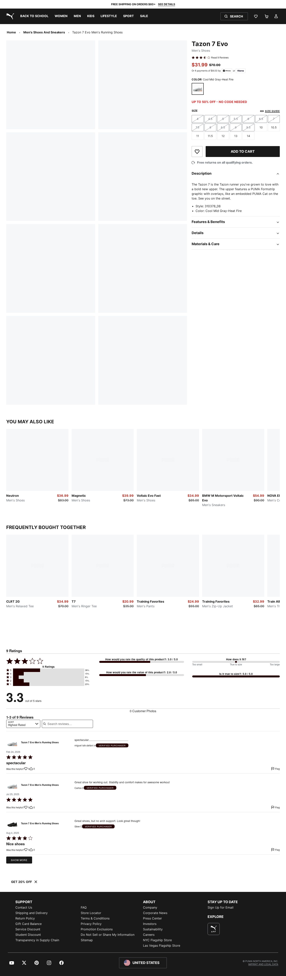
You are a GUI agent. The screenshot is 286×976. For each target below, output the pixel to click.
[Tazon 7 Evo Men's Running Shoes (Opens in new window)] (12, 743)
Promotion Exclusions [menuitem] (97, 929)
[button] (48, 670)
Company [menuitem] (150, 907)
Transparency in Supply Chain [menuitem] (37, 940)
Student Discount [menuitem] (28, 935)
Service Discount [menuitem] (27, 929)
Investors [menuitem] (149, 924)
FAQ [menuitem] (84, 907)
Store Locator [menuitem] (91, 913)
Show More (19, 860)
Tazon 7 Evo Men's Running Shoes (40, 742)
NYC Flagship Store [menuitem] (157, 940)
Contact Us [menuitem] (23, 907)
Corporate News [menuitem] (155, 913)
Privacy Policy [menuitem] (91, 924)
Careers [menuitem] (148, 935)
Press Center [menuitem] (152, 918)
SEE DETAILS (166, 4)
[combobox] (23, 724)
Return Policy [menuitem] (25, 918)
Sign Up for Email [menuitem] (220, 907)
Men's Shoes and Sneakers (44, 32)
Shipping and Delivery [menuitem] (31, 913)
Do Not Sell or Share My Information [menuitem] (107, 935)
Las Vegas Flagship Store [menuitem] (161, 945)
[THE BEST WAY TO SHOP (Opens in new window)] (214, 929)
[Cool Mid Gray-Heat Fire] (198, 89)
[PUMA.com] (9, 16)
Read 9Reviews (220, 57)
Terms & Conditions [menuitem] (95, 918)
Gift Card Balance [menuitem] (28, 924)
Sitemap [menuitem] (87, 940)
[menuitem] (34, 16)
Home (11, 32)
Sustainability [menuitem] (153, 929)
